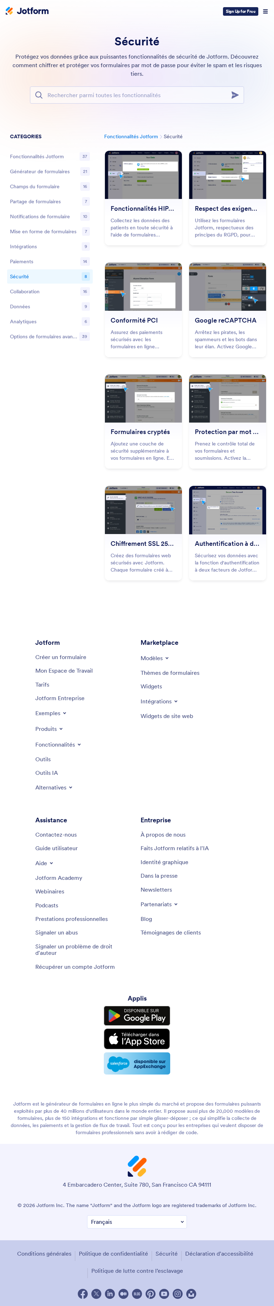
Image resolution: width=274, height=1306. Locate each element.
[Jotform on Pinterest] (151, 1294)
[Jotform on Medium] (123, 1294)
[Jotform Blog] (137, 1294)
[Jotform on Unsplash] (191, 1294)
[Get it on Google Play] (137, 1016)
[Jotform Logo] (27, 11)
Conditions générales (44, 1253)
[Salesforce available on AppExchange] (137, 1063)
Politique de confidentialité (113, 1253)
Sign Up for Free (240, 11)
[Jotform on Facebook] (83, 1294)
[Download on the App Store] (137, 1039)
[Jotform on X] (96, 1294)
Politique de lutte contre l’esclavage (137, 1270)
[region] (50, 238)
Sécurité (167, 1253)
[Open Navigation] (265, 11)
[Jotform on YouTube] (164, 1294)
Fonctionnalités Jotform (131, 136)
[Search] (237, 95)
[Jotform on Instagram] (178, 1294)
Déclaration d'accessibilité (219, 1253)
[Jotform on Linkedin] (110, 1294)
